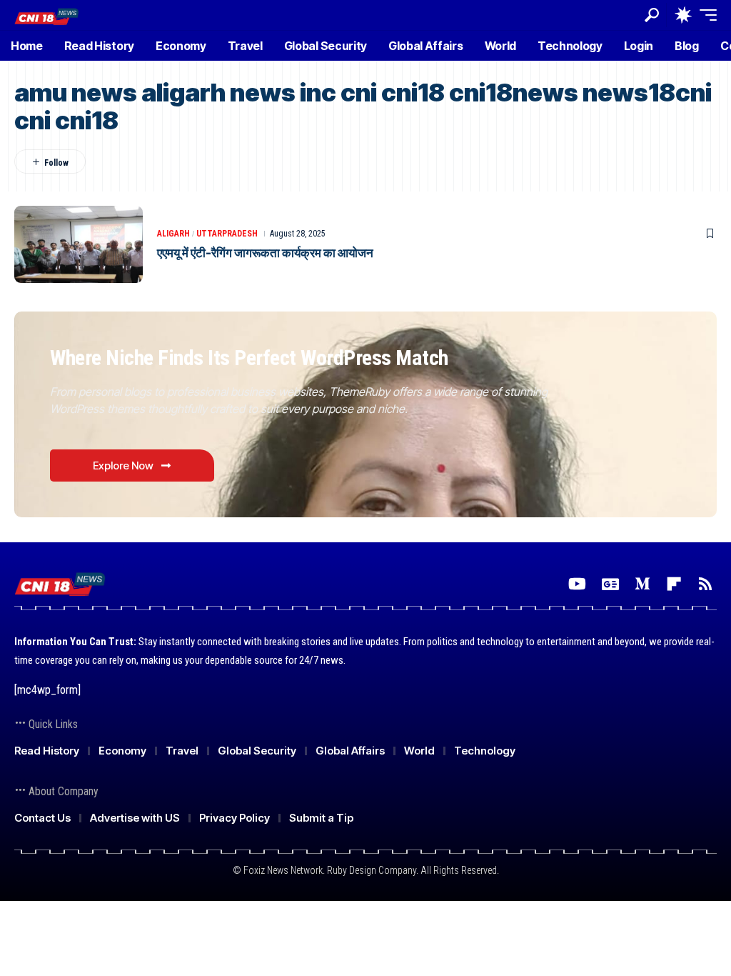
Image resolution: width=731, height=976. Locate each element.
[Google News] (610, 584)
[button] (651, 15)
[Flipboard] (673, 584)
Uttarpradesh (227, 234)
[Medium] (642, 584)
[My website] (47, 14)
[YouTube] (577, 584)
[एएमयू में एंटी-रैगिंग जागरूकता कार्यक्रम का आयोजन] (78, 244)
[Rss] (705, 584)
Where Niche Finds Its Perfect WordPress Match (249, 357)
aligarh (173, 234)
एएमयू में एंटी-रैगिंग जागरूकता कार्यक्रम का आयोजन (265, 253)
